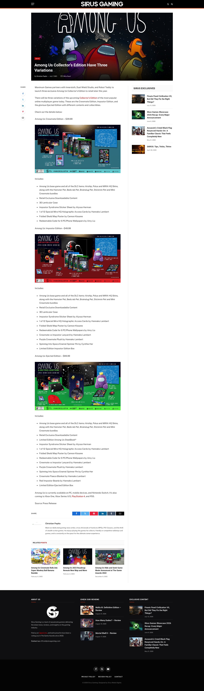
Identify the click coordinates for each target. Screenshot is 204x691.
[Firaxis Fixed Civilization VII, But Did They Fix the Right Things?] (138, 98)
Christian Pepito (41, 76)
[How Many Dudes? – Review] (86, 623)
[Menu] (32, 4)
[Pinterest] (23, 111)
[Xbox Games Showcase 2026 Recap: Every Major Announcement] (138, 114)
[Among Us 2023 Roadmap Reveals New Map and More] (77, 556)
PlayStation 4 (78, 496)
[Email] (23, 117)
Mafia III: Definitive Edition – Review (108, 608)
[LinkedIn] (23, 105)
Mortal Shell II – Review (106, 633)
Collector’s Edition (88, 98)
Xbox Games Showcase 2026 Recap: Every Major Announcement (158, 115)
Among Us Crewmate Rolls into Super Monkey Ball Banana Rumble (44, 570)
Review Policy (105, 677)
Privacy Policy (88, 677)
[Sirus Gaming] (102, 4)
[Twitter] (23, 99)
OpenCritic (43, 633)
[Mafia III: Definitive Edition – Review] (86, 610)
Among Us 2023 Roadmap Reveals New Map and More (75, 569)
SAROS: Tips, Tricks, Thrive (159, 146)
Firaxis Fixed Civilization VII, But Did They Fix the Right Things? (159, 99)
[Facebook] (23, 93)
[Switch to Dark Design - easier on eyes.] (168, 4)
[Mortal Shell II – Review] (86, 635)
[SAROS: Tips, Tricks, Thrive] (138, 149)
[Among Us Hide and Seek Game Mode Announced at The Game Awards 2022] (109, 556)
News (37, 58)
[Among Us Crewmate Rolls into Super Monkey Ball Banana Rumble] (45, 556)
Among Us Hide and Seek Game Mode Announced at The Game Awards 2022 (109, 570)
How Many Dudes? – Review (108, 620)
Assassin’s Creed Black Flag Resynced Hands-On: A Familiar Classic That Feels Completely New (159, 132)
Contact (119, 677)
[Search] (172, 4)
